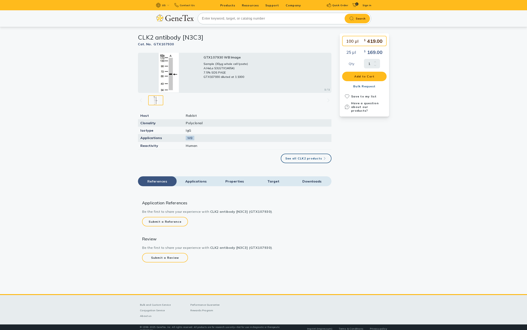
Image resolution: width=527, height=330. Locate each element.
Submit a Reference (165, 222)
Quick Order (340, 5)
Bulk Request (364, 86)
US (164, 5)
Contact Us (187, 5)
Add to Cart (364, 76)
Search (360, 18)
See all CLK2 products (303, 158)
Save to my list (364, 96)
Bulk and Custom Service (155, 304)
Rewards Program (201, 310)
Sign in (367, 5)
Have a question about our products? (365, 106)
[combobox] (284, 18)
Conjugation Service (152, 310)
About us (146, 315)
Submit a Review (165, 258)
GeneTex (175, 18)
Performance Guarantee (204, 304)
